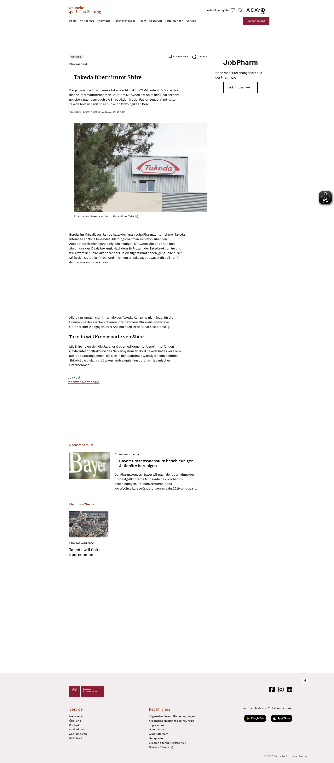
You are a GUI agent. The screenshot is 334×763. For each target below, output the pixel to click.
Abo (256, 21)
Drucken (202, 56)
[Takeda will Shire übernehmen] (88, 524)
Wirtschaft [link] (76, 56)
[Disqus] (138, 614)
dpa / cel (74, 377)
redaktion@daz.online (84, 382)
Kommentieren (181, 56)
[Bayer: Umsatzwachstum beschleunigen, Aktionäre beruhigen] (89, 471)
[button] (84, 10)
